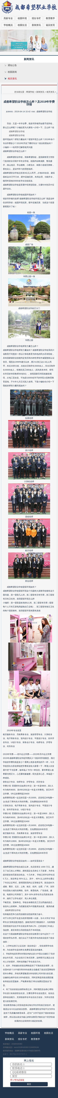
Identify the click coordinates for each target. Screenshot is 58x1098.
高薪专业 (8, 18)
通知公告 (12, 65)
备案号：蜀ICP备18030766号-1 (15, 1054)
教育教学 (50, 18)
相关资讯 (12, 78)
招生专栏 (36, 18)
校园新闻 (12, 72)
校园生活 (22, 25)
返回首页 (50, 25)
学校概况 (8, 25)
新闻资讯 (36, 25)
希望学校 (30, 92)
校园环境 (22, 18)
